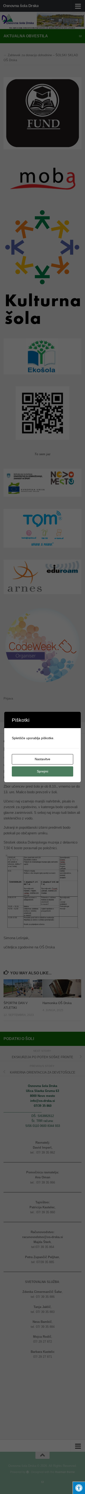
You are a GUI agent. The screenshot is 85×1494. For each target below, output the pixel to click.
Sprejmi (42, 771)
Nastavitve (42, 759)
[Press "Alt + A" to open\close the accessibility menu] (78, 1487)
